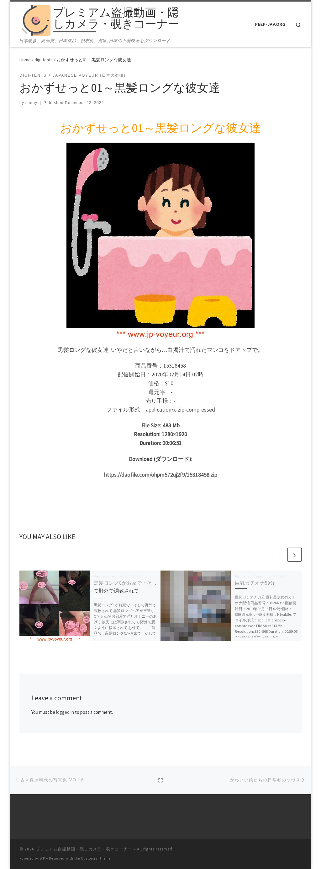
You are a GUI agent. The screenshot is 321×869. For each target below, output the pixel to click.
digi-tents (43, 60)
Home (25, 60)
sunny (31, 103)
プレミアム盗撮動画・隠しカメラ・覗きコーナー (84, 849)
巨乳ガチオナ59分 (255, 583)
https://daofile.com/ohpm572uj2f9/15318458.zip (160, 474)
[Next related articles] (294, 555)
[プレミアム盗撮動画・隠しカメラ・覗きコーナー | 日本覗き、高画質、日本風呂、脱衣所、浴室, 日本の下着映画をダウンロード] (35, 19)
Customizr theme (96, 858)
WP (42, 858)
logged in (65, 712)
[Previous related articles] (279, 555)
